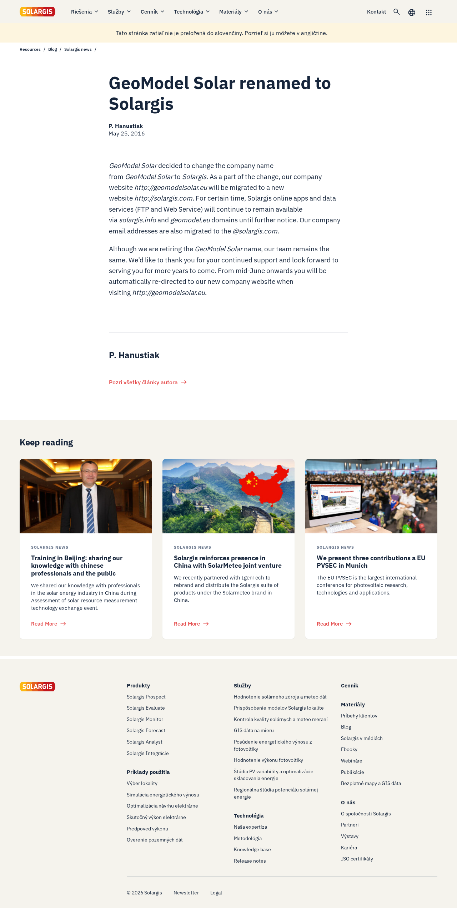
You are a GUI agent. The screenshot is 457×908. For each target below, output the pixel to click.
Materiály (230, 11)
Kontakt (376, 11)
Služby (116, 11)
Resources (30, 49)
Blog (52, 49)
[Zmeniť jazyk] (411, 11)
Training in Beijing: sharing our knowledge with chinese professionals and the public (76, 565)
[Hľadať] (396, 11)
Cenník (149, 11)
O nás (265, 11)
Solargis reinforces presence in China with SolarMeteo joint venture (228, 562)
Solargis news (78, 49)
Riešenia (81, 11)
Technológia (188, 11)
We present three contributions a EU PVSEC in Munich (371, 562)
